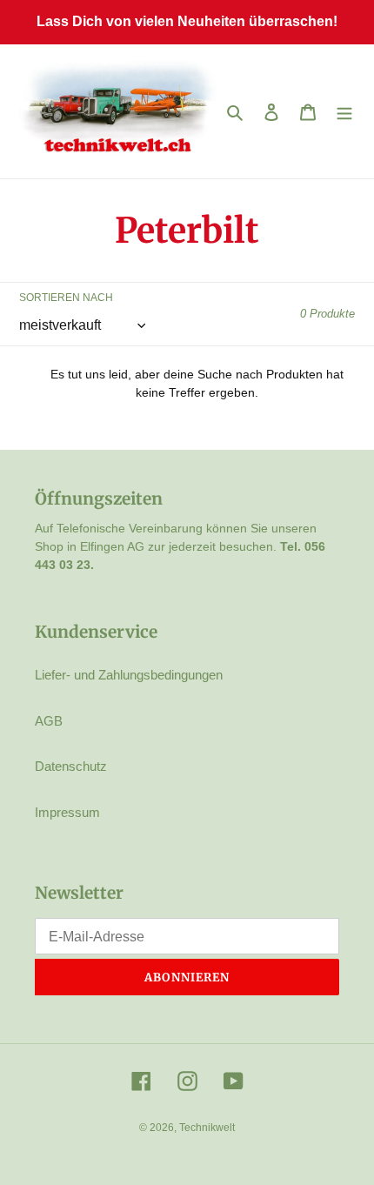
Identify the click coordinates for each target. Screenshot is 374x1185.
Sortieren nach (66, 297)
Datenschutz (71, 766)
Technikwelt (207, 1127)
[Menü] (344, 112)
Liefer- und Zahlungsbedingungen (129, 674)
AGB (49, 720)
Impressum (67, 812)
